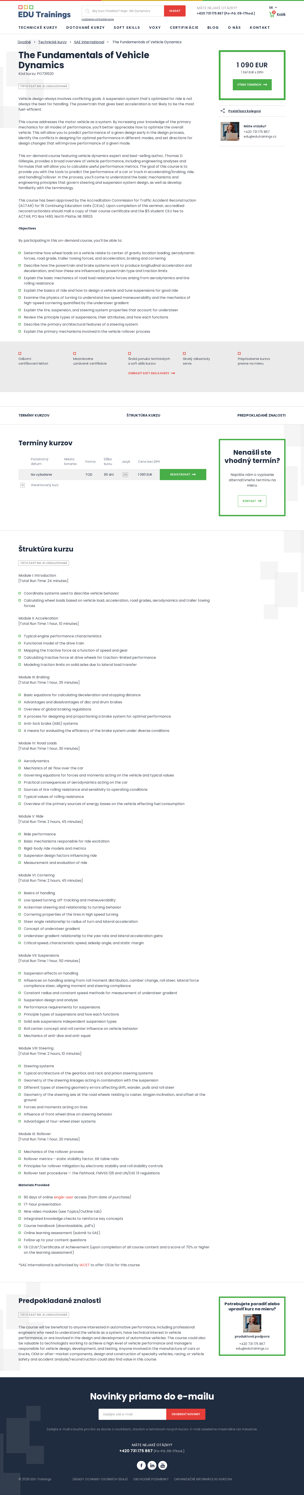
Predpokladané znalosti (261, 415)
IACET (84, 1265)
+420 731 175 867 (257, 132)
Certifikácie (184, 27)
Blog (213, 27)
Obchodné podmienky (151, 1479)
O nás (234, 27)
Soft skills (127, 27)
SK (271, 7)
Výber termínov (249, 85)
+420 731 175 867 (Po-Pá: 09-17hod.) (226, 13)
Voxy (155, 27)
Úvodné (24, 42)
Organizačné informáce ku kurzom (203, 1479)
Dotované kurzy (85, 27)
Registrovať (180, 474)
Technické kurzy (37, 27)
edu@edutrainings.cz (260, 136)
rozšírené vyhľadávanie (98, 19)
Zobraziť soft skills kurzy (148, 373)
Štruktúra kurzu (143, 415)
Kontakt (260, 27)
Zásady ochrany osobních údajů (100, 1479)
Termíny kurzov (33, 415)
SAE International (89, 42)
